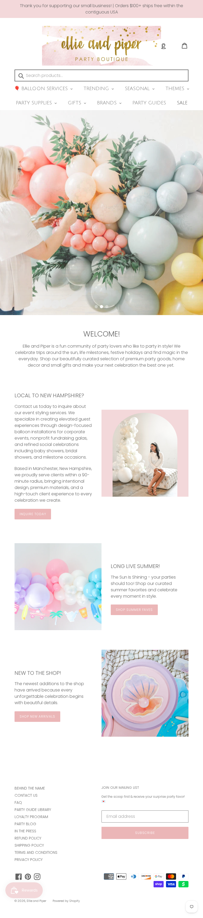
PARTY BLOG (25, 824)
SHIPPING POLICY (29, 845)
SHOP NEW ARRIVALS (37, 716)
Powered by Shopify (66, 901)
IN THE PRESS (25, 831)
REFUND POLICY (28, 838)
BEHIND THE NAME (30, 788)
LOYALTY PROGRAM (31, 816)
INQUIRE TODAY (33, 514)
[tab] (96, 306)
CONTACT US (26, 795)
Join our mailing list (120, 788)
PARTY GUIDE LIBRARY (33, 809)
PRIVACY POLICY (29, 859)
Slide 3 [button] (106, 306)
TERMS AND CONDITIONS (36, 852)
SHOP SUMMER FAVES (134, 609)
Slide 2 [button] (101, 306)
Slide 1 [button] (96, 306)
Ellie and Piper (36, 901)
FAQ (18, 802)
